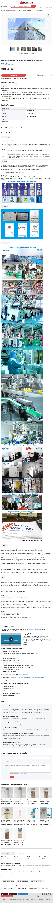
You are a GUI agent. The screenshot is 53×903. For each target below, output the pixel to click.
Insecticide (3, 856)
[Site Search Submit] (33, 6)
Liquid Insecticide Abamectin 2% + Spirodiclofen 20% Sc (18, 801)
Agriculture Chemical (20, 885)
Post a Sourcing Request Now (40, 777)
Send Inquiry (13, 75)
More (2, 890)
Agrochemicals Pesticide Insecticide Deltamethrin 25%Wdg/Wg (45, 801)
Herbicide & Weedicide (7, 871)
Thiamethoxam (30, 677)
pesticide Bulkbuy (44, 888)
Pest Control (30, 871)
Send (12, 777)
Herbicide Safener (43, 858)
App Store (5, 894)
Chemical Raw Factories (7, 885)
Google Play (13, 894)
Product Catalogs (21, 853)
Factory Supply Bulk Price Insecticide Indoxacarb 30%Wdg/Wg (32, 801)
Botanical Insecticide (6, 875)
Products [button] (14, 6)
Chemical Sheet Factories (22, 881)
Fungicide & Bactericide (20, 871)
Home (2, 10)
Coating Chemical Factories (36, 881)
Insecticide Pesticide (33, 888)
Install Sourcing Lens (8, 896)
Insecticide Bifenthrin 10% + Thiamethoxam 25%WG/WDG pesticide (6, 842)
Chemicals (7, 10)
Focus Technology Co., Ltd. (17, 899)
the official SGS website (34, 629)
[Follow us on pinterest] (50, 894)
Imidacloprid (13, 677)
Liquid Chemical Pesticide (7, 888)
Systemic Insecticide (38, 10)
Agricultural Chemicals (16, 10)
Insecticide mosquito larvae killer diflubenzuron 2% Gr (45, 822)
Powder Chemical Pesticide (33, 885)
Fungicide (28, 856)
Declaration (41, 899)
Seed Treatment (42, 856)
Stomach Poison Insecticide (20, 875)
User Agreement (34, 899)
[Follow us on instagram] (46, 894)
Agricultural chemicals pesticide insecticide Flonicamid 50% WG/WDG (19, 842)
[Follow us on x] (44, 894)
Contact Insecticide (40, 871)
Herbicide (16, 856)
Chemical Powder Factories (8, 881)
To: (8, 761)
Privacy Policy (47, 899)
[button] (2, 2)
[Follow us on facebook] (42, 894)
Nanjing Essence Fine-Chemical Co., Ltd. (13, 63)
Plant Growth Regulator (6, 858)
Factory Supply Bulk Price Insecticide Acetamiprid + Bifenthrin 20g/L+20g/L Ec (7, 822)
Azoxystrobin (38, 677)
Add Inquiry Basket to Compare (26, 53)
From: (7, 758)
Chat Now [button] (40, 75)
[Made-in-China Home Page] (26, 2)
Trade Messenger (23, 894)
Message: (7, 765)
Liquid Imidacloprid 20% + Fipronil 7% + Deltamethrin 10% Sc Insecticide (6, 801)
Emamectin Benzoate (22, 677)
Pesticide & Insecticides (27, 10)
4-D (43, 677)
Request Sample (23, 78)
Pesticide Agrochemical (21, 888)
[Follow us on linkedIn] (38, 896)
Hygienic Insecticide (18, 858)
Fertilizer (28, 858)
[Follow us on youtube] (48, 894)
